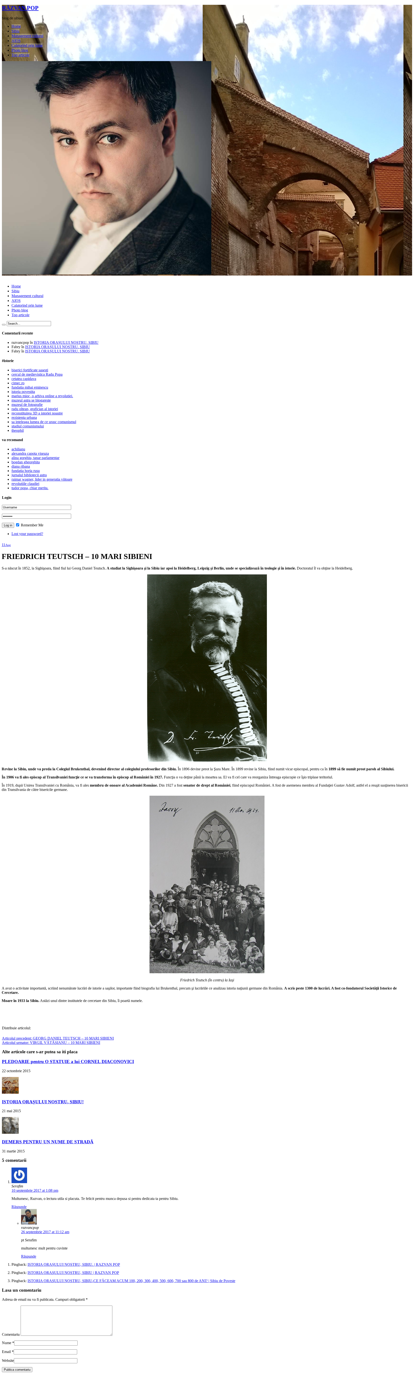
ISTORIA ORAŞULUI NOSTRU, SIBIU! (43, 1101)
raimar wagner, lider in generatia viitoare (42, 479)
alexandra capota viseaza (30, 453)
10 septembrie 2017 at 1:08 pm (35, 1190)
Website (8, 1361)
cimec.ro (18, 383)
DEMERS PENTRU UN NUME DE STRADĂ (47, 1141)
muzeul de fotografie (27, 405)
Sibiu (15, 31)
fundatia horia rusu (26, 471)
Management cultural (27, 36)
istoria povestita (23, 392)
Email (6, 1352)
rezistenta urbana (24, 417)
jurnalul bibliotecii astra (29, 475)
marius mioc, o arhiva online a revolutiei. (42, 396)
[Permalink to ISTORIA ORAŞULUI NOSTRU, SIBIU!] (10, 1092)
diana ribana (21, 466)
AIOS (16, 41)
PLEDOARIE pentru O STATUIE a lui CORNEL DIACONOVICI (68, 1061)
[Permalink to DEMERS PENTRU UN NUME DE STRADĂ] (10, 1132)
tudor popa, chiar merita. (30, 488)
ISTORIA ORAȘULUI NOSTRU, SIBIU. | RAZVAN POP (74, 1264)
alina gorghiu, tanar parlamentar (35, 458)
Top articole (20, 55)
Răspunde (19, 1207)
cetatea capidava (24, 379)
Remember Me (31, 525)
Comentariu (11, 1334)
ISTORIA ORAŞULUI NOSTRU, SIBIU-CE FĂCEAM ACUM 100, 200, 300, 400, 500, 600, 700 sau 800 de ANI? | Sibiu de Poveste (131, 1281)
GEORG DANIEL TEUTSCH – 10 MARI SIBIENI (58, 1038)
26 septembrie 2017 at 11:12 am (45, 1232)
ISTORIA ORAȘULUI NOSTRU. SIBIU (66, 342)
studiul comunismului (28, 426)
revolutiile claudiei (25, 484)
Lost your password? (27, 534)
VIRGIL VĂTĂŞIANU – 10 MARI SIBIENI (51, 1043)
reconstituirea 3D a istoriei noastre (37, 413)
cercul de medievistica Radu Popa (37, 374)
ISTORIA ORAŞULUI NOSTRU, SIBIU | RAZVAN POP (73, 1273)
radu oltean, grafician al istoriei (35, 409)
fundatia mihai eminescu (30, 387)
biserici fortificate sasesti (30, 370)
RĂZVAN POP (20, 8)
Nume (6, 1343)
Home (16, 26)
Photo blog (20, 50)
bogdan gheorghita (26, 462)
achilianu (18, 449)
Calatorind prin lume (27, 45)
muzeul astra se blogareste (31, 400)
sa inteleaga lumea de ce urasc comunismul (44, 422)
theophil (18, 430)
